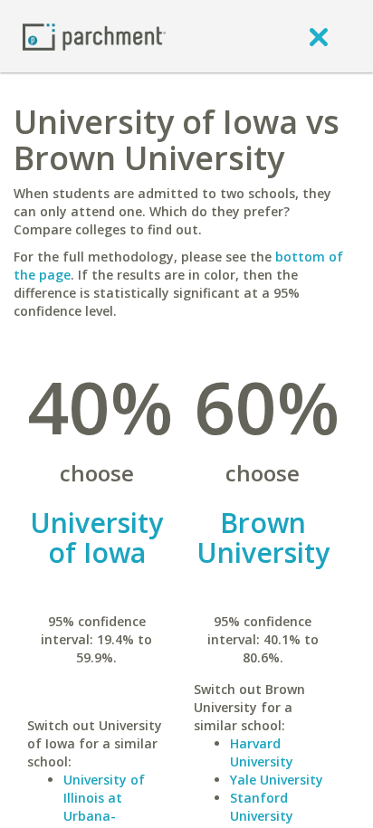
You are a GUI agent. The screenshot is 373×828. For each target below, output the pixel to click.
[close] (319, 36)
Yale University (276, 779)
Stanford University (261, 806)
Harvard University (261, 752)
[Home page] (94, 35)
